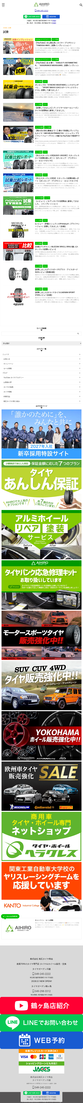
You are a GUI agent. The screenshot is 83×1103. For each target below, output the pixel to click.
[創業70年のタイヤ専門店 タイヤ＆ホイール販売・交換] (41, 4)
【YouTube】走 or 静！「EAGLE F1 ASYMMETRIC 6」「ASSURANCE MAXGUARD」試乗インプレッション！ (57, 65)
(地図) (54, 20)
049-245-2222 (42, 10)
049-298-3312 (42, 991)
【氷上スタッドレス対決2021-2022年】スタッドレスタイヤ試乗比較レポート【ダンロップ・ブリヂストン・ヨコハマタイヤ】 (57, 158)
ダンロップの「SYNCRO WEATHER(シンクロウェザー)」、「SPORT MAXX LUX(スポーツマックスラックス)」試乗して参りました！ (57, 87)
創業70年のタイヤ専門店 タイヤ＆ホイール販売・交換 (41, 1083)
